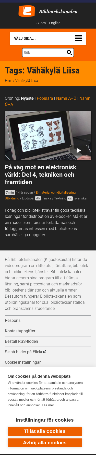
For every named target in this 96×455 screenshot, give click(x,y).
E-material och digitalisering (56, 192)
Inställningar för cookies (45, 420)
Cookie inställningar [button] (23, 362)
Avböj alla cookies (45, 442)
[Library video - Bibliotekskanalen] (26, 10)
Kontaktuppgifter (20, 330)
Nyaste (27, 98)
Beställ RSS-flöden (21, 341)
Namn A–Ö (66, 98)
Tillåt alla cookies (45, 431)
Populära (45, 98)
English (55, 23)
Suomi (41, 23)
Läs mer (48, 405)
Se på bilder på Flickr (23, 351)
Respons (12, 320)
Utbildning (12, 198)
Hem (8, 81)
